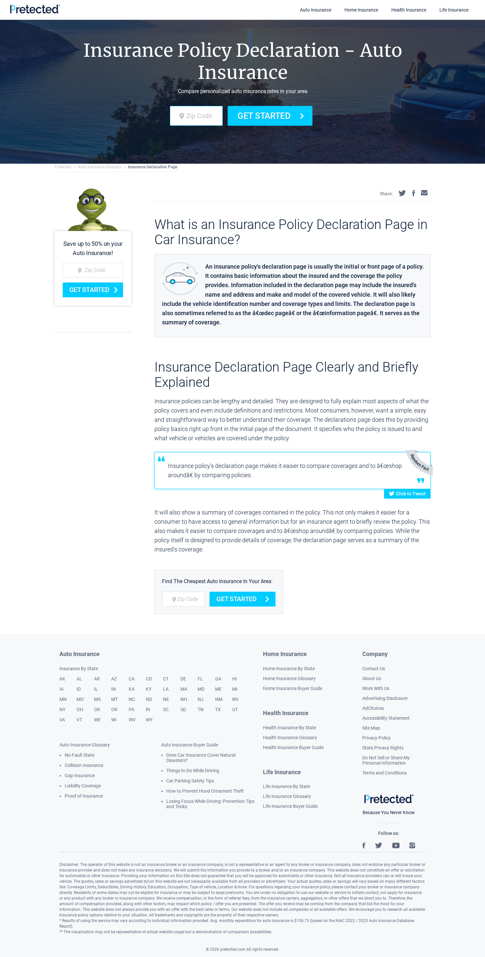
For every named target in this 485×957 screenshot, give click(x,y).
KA (132, 689)
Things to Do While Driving (192, 770)
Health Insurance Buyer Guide (293, 747)
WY (149, 719)
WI (113, 719)
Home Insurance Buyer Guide (292, 688)
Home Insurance (361, 10)
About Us (371, 678)
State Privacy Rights (383, 747)
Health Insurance (408, 10)
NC (132, 699)
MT (114, 699)
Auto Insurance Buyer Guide (189, 744)
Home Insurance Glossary (289, 678)
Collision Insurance (84, 765)
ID (79, 689)
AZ (114, 678)
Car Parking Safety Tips (190, 780)
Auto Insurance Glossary (99, 167)
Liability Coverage (83, 785)
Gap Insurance (80, 775)
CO (149, 678)
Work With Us (375, 688)
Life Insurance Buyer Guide (290, 806)
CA (132, 678)
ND (149, 699)
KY (148, 689)
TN (201, 709)
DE (183, 678)
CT (166, 678)
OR (114, 709)
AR (97, 678)
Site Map (371, 728)
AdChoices (373, 708)
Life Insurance (454, 10)
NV (235, 699)
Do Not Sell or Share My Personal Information (386, 760)
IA (61, 689)
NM (218, 699)
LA (166, 689)
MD (201, 689)
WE (97, 719)
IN (113, 689)
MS (97, 699)
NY (62, 709)
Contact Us (373, 668)
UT (235, 709)
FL (200, 678)
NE (166, 699)
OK (97, 709)
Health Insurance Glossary (290, 737)
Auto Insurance (315, 10)
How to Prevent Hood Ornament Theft (205, 791)
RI (148, 709)
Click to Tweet (411, 493)
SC (166, 709)
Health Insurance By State (289, 727)
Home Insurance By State (289, 668)
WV (132, 719)
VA (62, 719)
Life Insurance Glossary (287, 796)
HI (234, 678)
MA (183, 689)
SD (183, 709)
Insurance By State (78, 668)
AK (62, 678)
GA (218, 678)
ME (218, 689)
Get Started (264, 116)
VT (79, 719)
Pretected (62, 167)
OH (80, 709)
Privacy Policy (376, 738)
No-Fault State (79, 755)
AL (79, 678)
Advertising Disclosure (384, 698)
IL (96, 689)
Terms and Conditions (384, 773)
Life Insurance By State (286, 786)
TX (218, 709)
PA (131, 709)
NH (183, 699)
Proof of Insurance (84, 796)
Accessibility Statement (386, 718)
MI (235, 689)
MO (80, 699)
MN (63, 699)
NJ (201, 699)
